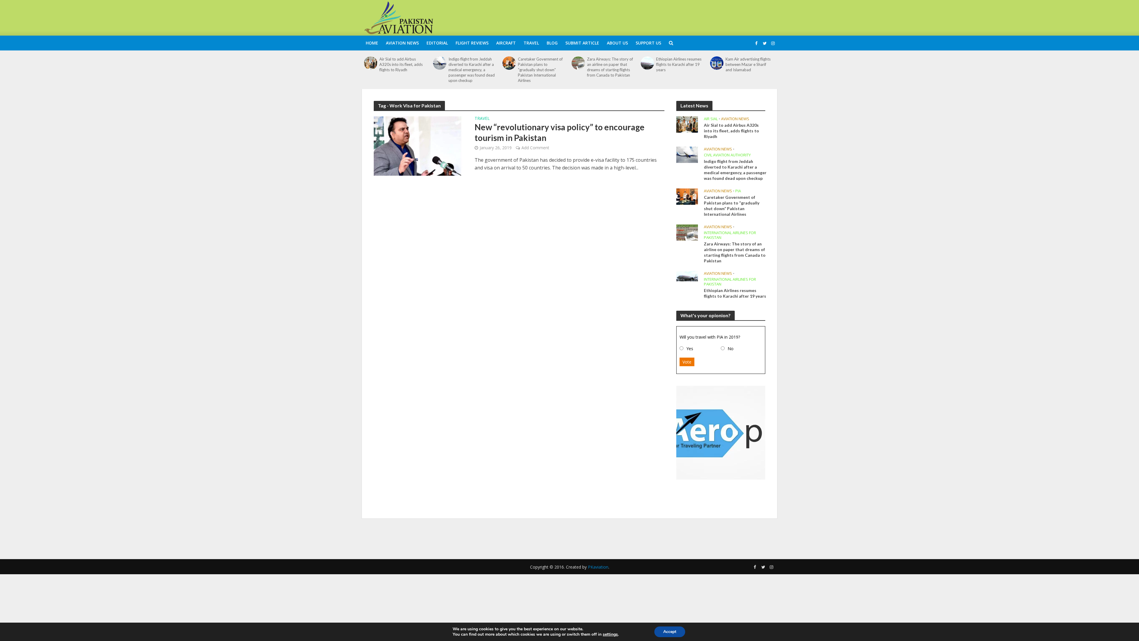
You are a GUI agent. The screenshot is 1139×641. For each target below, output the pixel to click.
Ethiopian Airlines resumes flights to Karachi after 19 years (678, 64)
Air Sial (711, 118)
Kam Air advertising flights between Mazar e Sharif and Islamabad (748, 64)
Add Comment (535, 147)
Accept (669, 631)
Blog (552, 43)
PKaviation (598, 567)
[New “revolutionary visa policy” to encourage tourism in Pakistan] (418, 145)
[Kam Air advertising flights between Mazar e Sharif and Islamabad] (717, 63)
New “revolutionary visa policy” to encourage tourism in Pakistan (560, 132)
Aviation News (402, 43)
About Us (617, 43)
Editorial (437, 43)
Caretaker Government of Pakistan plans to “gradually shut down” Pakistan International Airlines (540, 70)
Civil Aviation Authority (727, 155)
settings (610, 634)
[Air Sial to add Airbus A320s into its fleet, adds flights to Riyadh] (370, 63)
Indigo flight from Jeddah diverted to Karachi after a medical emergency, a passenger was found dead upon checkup (471, 70)
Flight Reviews (472, 43)
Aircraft (506, 43)
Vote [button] (687, 362)
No (731, 348)
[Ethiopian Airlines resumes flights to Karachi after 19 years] (647, 63)
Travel (531, 43)
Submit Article (582, 43)
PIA (738, 190)
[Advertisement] (669, 17)
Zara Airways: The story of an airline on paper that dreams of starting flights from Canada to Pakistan (610, 67)
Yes (689, 348)
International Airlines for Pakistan (730, 235)
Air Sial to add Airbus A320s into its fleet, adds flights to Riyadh (401, 64)
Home (372, 43)
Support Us (648, 43)
